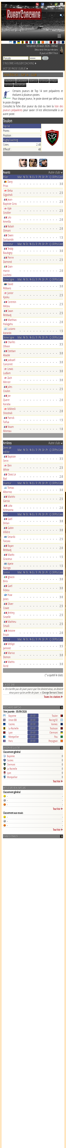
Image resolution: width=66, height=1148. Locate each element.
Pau (56, 736)
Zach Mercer (7, 380)
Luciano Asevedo (9, 331)
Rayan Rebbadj (8, 548)
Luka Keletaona (8, 507)
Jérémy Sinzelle (8, 615)
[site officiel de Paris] (35, 42)
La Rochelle (13, 728)
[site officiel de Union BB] (59, 42)
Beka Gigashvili (8, 192)
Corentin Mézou (9, 304)
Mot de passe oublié (14, 68)
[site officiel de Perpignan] (43, 42)
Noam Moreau (8, 429)
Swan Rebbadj (8, 313)
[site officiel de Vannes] (63, 42)
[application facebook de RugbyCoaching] (43, 4)
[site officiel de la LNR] (51, 4)
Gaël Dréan (7, 521)
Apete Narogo (8, 565)
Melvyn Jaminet (9, 646)
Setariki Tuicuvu (9, 539)
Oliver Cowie (8, 606)
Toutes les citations (52, 696)
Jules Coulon (7, 389)
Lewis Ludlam (8, 371)
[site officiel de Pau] (39, 42)
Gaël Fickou (7, 588)
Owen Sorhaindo (8, 237)
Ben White (7, 467)
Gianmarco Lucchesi (8, 270)
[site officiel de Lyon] (27, 42)
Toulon (55, 715)
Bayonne (12, 715)
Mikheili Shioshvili (9, 411)
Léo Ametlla (7, 219)
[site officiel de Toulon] (51, 42)
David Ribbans (8, 286)
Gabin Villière (8, 530)
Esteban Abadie (9, 353)
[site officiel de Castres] (14, 42)
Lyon (10, 732)
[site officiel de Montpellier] (31, 42)
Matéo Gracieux (8, 556)
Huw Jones (7, 597)
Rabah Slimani (8, 228)
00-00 (33, 715)
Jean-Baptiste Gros (10, 201)
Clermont (54, 732)
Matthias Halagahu (9, 322)
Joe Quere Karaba (7, 399)
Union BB (12, 720)
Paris (10, 741)
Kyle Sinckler (7, 210)
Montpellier (13, 736)
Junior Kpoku (8, 295)
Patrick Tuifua (8, 420)
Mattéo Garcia (9, 498)
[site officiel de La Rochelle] (23, 42)
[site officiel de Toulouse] (55, 42)
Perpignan (53, 741)
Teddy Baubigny (8, 250)
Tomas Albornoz (8, 489)
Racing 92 (53, 720)
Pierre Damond (8, 259)
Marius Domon (9, 655)
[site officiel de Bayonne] (10, 42)
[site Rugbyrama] (56, 4)
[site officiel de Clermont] (19, 42)
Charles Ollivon (9, 344)
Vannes (54, 724)
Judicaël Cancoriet (9, 362)
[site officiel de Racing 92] (47, 42)
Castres (11, 724)
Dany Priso (7, 183)
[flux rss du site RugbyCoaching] (38, 4)
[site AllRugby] (61, 4)
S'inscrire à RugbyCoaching (18, 63)
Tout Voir (56, 781)
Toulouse (54, 728)
